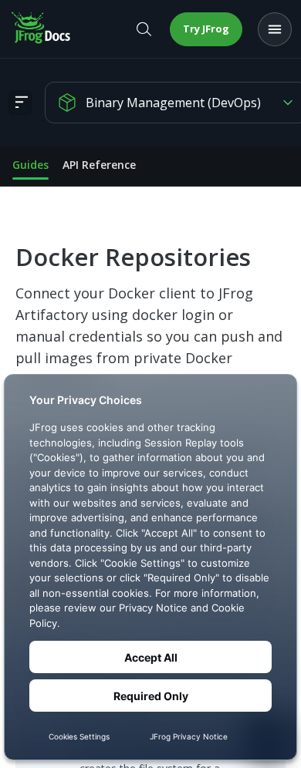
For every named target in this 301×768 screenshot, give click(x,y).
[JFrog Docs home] (41, 29)
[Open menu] (275, 29)
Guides (30, 164)
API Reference (99, 164)
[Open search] (143, 29)
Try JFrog (206, 28)
